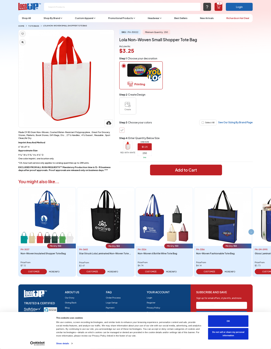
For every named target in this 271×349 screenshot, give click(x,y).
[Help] (207, 7)
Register (151, 302)
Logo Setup (112, 302)
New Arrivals (207, 18)
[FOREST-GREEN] (26, 258)
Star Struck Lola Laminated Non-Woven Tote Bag (106, 253)
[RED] (30, 258)
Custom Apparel (84, 18)
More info (54, 271)
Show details (62, 343)
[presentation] (251, 232)
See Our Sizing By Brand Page (235, 122)
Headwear (153, 18)
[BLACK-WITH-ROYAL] (198, 258)
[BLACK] (22, 258)
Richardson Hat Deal (237, 18)
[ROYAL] (33, 258)
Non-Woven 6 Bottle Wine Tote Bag (157, 253)
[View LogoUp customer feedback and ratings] (32, 309)
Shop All (26, 18)
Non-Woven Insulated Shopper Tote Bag (43, 253)
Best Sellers (180, 18)
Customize (34, 271)
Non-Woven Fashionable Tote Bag (215, 253)
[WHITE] (264, 258)
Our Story (69, 297)
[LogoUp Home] (29, 6)
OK (228, 321)
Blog (67, 307)
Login (239, 6)
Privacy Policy (153, 307)
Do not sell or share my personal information (228, 333)
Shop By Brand (52, 18)
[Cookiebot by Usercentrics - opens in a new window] (37, 343)
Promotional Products (120, 18)
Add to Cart (186, 169)
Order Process (113, 297)
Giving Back (71, 302)
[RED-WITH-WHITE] (121, 130)
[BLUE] (81, 258)
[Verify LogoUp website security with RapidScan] (50, 309)
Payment (110, 307)
